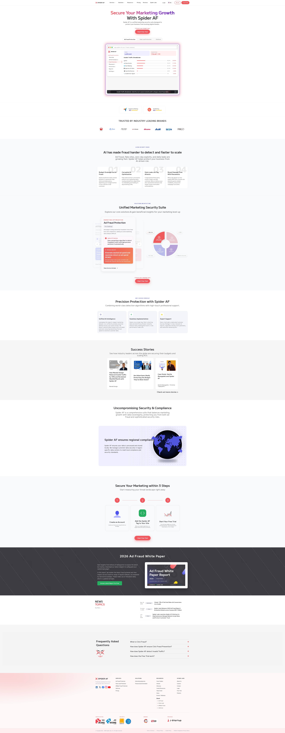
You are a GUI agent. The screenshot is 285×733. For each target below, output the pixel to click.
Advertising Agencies (140, 681)
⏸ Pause (168, 91)
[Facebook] (103, 687)
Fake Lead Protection (121, 683)
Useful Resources (161, 688)
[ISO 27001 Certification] (122, 721)
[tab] (130, 39)
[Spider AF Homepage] (103, 679)
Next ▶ (174, 91)
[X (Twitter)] (100, 687)
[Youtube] (109, 687)
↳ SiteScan (160, 708)
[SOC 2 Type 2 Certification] (128, 721)
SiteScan (118, 688)
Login (163, 2)
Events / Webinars (161, 695)
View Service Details (110, 268)
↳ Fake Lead (160, 703)
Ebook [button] (177, 2)
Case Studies (160, 681)
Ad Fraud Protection (120, 681)
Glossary (159, 686)
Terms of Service (150, 730)
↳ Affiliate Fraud (161, 705)
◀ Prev (162, 91)
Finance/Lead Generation (141, 683)
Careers (179, 683)
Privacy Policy (160, 730)
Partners (179, 693)
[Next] (139, 244)
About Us (179, 681)
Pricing (117, 690)
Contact (179, 686)
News (158, 693)
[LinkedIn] (97, 687)
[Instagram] (106, 687)
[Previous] (97, 244)
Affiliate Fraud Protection (121, 686)
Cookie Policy (168, 730)
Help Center (159, 690)
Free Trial (185, 2)
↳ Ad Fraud (160, 700)
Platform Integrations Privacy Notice (181, 730)
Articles (158, 683)
